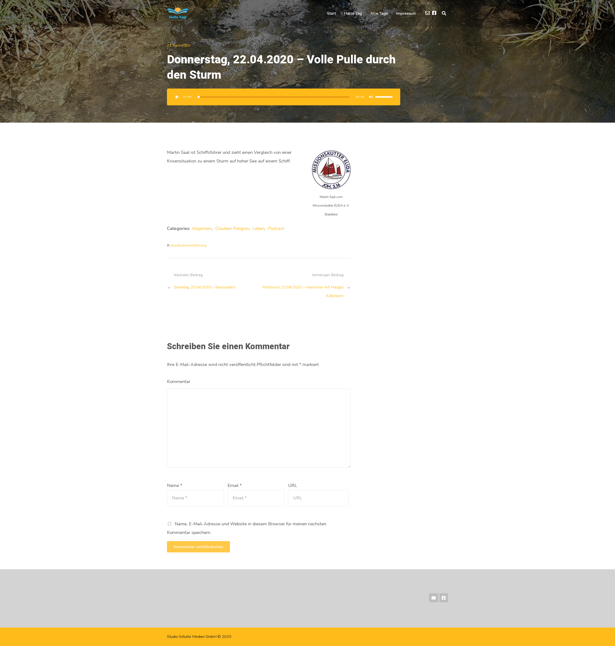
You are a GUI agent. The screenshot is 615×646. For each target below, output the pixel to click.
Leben (258, 228)
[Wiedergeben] (177, 97)
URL (292, 485)
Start (331, 13)
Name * (174, 485)
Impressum (406, 13)
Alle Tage (379, 13)
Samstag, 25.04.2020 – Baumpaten (204, 287)
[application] (284, 97)
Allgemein (201, 228)
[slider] (384, 97)
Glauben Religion (232, 228)
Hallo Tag (353, 13)
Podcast (276, 228)
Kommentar (178, 381)
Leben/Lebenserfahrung (187, 245)
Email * (235, 485)
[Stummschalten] (371, 97)
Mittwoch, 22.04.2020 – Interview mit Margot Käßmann (303, 291)
